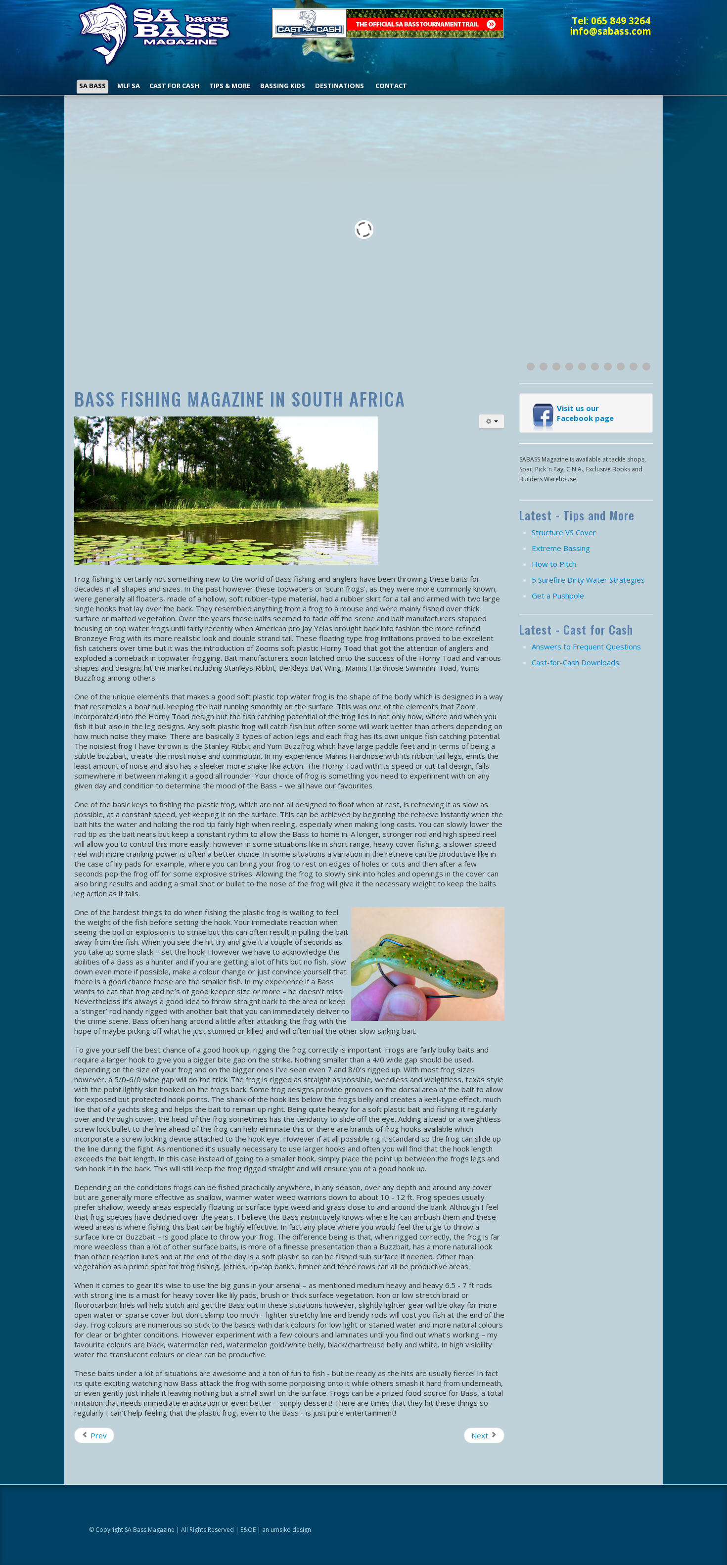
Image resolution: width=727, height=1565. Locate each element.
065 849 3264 (620, 20)
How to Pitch (554, 564)
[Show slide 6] (595, 366)
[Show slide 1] (531, 366)
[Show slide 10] (646, 366)
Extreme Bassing (561, 548)
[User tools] (491, 421)
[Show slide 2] (543, 366)
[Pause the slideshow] (623, 229)
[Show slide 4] (569, 366)
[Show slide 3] (556, 366)
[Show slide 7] (608, 366)
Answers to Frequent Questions (586, 646)
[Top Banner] (387, 22)
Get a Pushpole (558, 595)
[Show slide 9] (633, 366)
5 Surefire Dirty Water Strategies (588, 580)
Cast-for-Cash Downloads (575, 662)
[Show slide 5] (582, 366)
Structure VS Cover (564, 532)
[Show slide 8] (621, 366)
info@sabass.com (610, 31)
